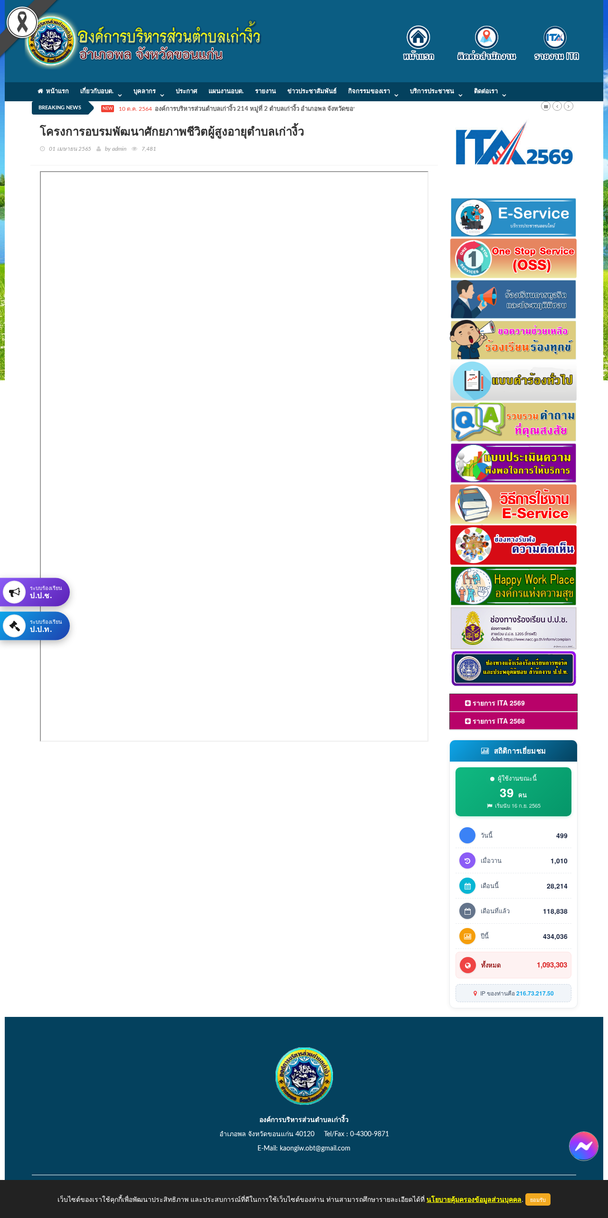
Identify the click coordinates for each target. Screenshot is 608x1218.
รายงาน (265, 91)
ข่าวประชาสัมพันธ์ (312, 91)
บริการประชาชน (432, 91)
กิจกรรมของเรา (369, 91)
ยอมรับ (538, 1199)
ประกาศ (186, 91)
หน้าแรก (56, 91)
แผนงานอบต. (226, 91)
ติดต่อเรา (486, 91)
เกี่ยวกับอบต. (97, 91)
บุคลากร (144, 91)
